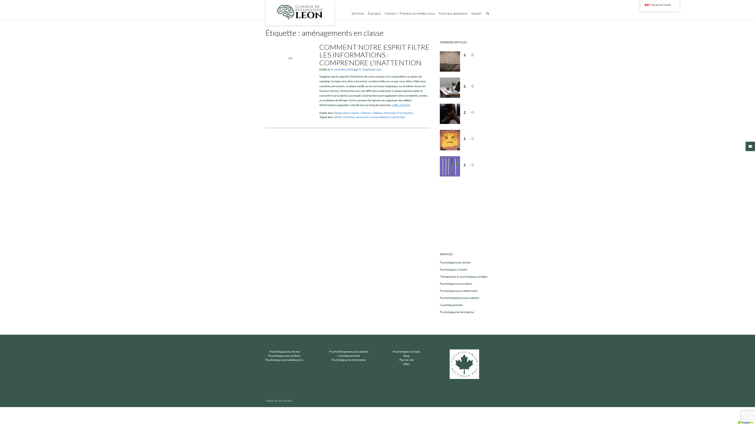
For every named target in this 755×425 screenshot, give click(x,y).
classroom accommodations (373, 117)
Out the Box (285, 400)
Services (358, 13)
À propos (374, 13)
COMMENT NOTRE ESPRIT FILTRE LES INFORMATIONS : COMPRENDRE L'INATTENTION (374, 55)
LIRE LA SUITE (401, 105)
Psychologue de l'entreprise (457, 312)
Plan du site (406, 359)
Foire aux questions (453, 13)
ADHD (338, 117)
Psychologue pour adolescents (459, 290)
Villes (406, 364)
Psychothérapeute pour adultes (459, 297)
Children (365, 113)
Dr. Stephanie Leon (370, 69)
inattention (398, 117)
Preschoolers (405, 113)
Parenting (390, 113)
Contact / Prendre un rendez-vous (410, 13)
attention (349, 117)
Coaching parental (451, 305)
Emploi (476, 13)
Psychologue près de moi (455, 262)
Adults (355, 113)
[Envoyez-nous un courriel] (750, 146)
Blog (406, 355)
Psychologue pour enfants (456, 283)
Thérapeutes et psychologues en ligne (463, 276)
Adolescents (342, 113)
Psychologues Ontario (453, 269)
